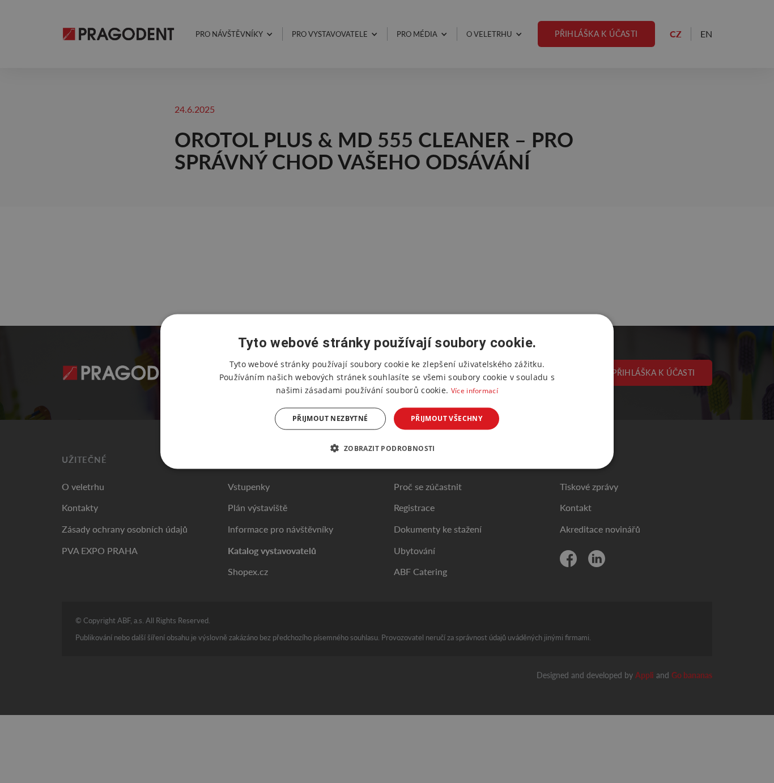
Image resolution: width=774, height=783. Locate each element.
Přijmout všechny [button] (446, 418)
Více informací (474, 390)
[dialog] (387, 391)
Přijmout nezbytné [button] (330, 418)
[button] (387, 447)
